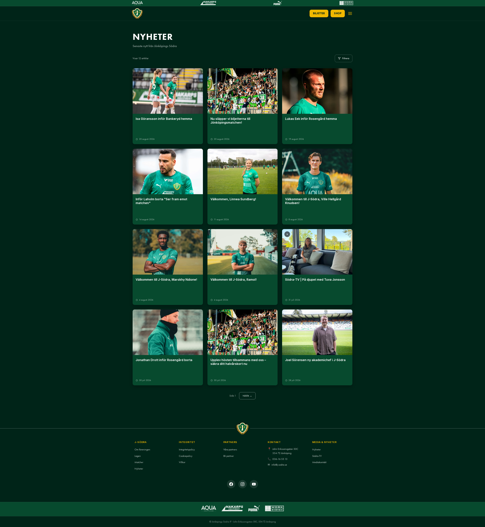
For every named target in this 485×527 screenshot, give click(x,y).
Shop (337, 13)
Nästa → (247, 395)
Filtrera (345, 58)
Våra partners (230, 449)
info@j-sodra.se (279, 464)
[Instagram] (242, 484)
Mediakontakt (319, 462)
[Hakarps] (208, 3)
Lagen (138, 456)
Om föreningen (142, 449)
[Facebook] (231, 484)
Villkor (182, 462)
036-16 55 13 (279, 459)
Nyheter (139, 468)
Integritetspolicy (187, 449)
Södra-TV (317, 456)
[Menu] (350, 13)
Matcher (139, 462)
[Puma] (278, 3)
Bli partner (228, 456)
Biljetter (319, 13)
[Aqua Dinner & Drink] (137, 3)
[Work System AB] (346, 3)
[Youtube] (254, 484)
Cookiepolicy (185, 456)
